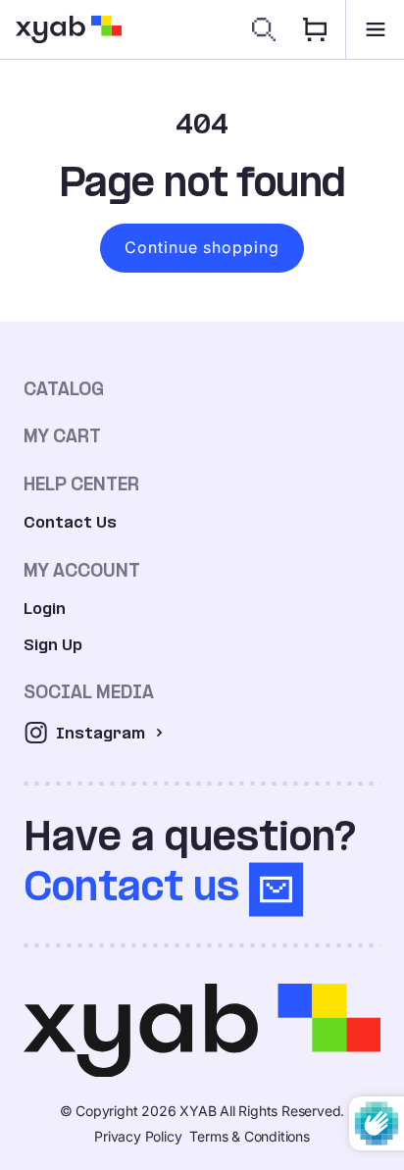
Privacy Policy (137, 1136)
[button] (374, 29)
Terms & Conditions (249, 1136)
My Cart (62, 436)
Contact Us (70, 522)
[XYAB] (69, 29)
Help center (81, 484)
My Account (82, 570)
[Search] (264, 29)
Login (45, 608)
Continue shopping (202, 247)
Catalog (64, 389)
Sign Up (53, 644)
